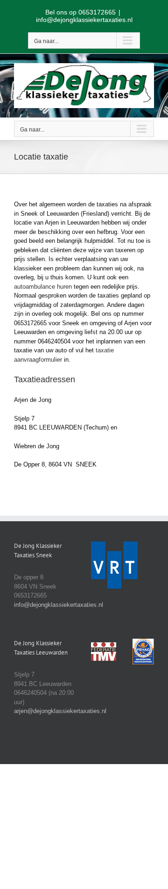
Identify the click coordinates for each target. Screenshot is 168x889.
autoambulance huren (43, 286)
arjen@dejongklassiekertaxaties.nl (60, 710)
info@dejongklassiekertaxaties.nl (84, 19)
